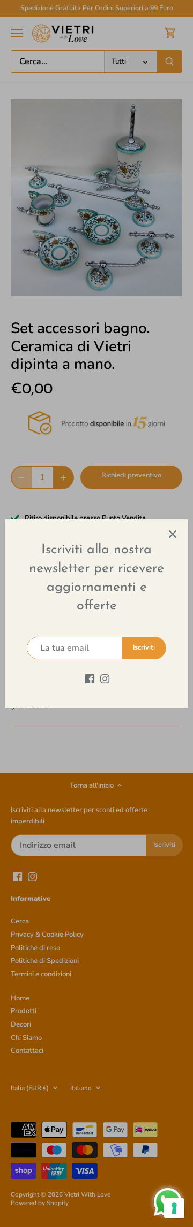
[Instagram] (104, 678)
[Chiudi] (172, 534)
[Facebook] (89, 678)
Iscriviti (144, 647)
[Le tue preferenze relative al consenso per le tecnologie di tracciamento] (174, 1208)
